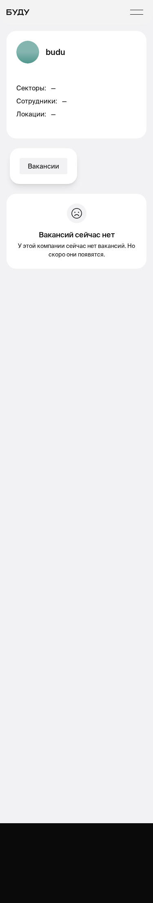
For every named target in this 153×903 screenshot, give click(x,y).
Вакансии (43, 166)
